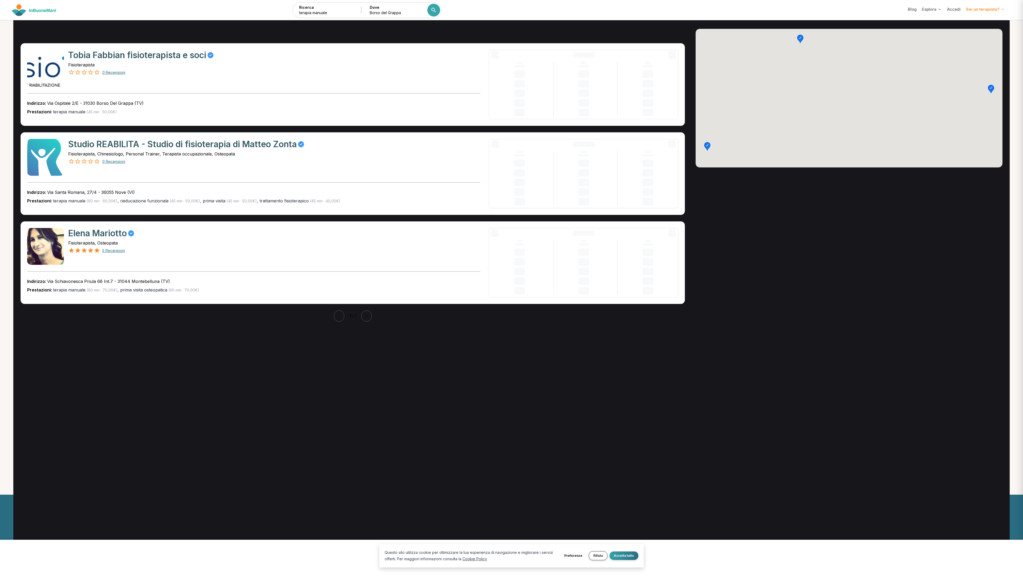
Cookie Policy (474, 559)
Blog (912, 9)
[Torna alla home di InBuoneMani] (34, 10)
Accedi (954, 9)
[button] (800, 39)
